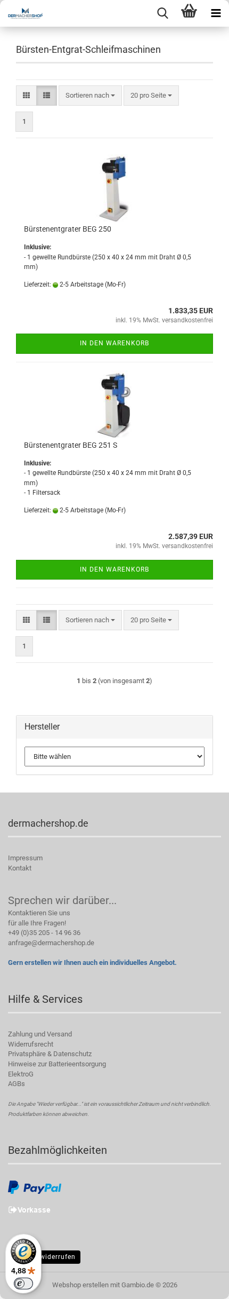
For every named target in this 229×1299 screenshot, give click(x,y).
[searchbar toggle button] (162, 13)
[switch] (23, 1283)
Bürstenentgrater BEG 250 (67, 229)
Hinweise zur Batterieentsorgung (57, 1064)
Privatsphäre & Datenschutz (50, 1054)
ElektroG (21, 1074)
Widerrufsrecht (30, 1044)
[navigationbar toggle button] (215, 13)
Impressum (25, 858)
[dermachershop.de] (21, 13)
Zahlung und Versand (40, 1034)
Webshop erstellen (80, 1285)
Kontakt (19, 868)
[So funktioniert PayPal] (34, 1187)
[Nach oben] (200, 1283)
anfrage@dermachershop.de (51, 943)
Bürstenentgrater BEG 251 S (70, 445)
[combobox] (90, 95)
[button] (26, 95)
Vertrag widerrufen (44, 1257)
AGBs (16, 1084)
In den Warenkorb (114, 343)
